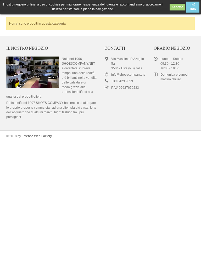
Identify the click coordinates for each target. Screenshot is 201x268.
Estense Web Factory (37, 136)
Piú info (193, 7)
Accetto (177, 7)
